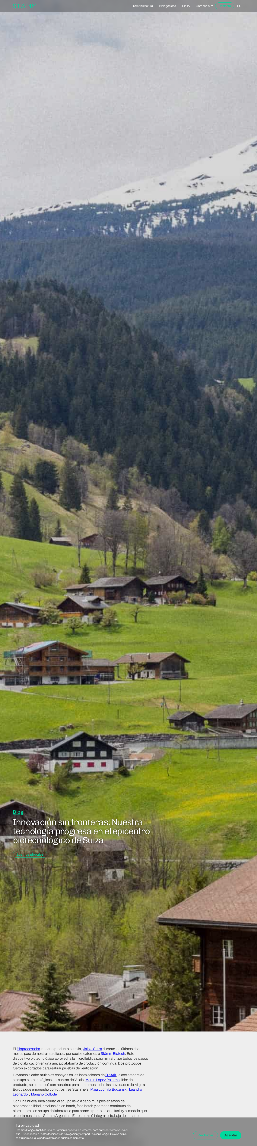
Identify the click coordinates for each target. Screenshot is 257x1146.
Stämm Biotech (113, 1054)
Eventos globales (30, 854)
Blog (18, 812)
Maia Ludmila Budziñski (108, 1089)
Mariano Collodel (44, 1094)
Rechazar (205, 1135)
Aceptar (230, 1135)
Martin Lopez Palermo (102, 1080)
